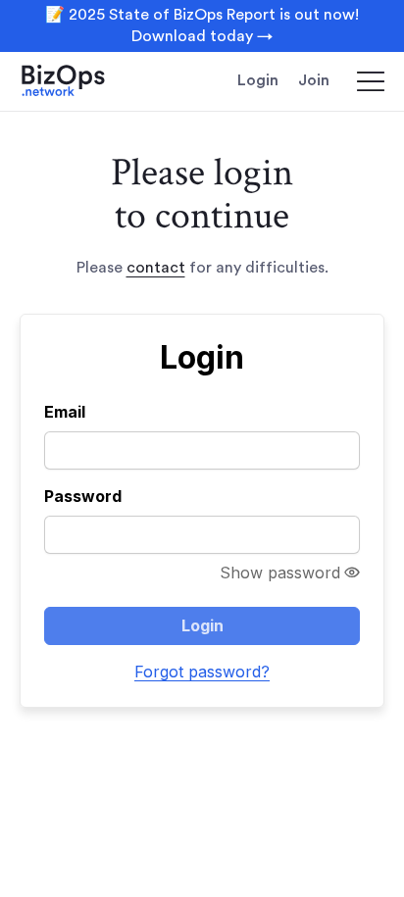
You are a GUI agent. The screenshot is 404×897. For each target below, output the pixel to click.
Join (313, 80)
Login (257, 80)
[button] (361, 81)
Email (64, 412)
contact (155, 267)
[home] (78, 81)
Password (83, 496)
